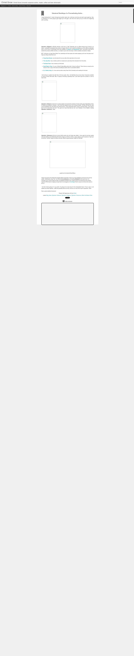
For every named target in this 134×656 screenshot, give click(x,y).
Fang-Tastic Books (47, 58)
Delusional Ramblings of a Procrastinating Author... (67, 13)
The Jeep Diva (46, 60)
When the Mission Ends (87, 195)
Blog (47, 195)
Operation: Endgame (66, 195)
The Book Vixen (47, 63)
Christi (74, 193)
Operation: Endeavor (56, 195)
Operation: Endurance (76, 195)
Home (9, 5)
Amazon (69, 49)
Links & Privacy (22, 5)
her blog (72, 182)
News (50, 195)
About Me (29, 5)
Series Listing (15, 5)
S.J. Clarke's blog (47, 70)
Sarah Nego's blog (47, 66)
